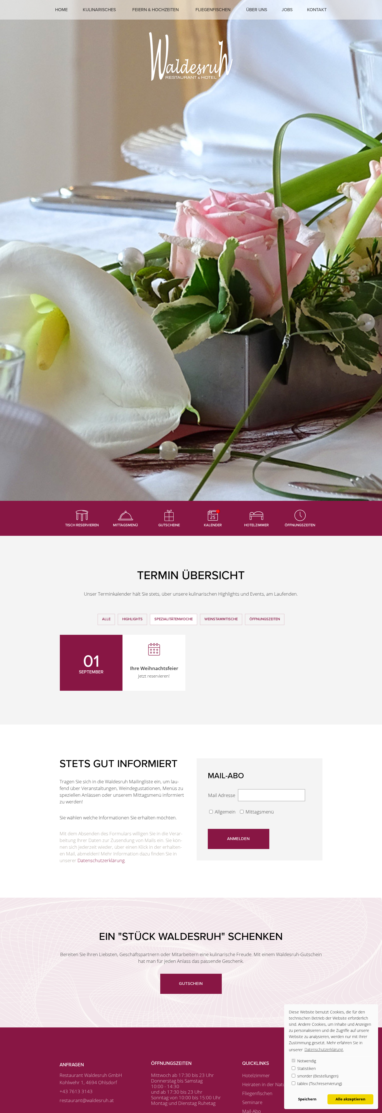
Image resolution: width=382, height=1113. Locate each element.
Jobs (287, 10)
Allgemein (226, 811)
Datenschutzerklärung (101, 860)
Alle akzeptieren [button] (351, 1099)
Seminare (252, 1102)
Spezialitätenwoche (173, 619)
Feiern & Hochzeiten (155, 10)
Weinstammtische (221, 619)
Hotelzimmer (256, 525)
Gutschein (191, 983)
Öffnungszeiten (300, 525)
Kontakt (317, 10)
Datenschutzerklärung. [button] (324, 1049)
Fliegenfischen (212, 10)
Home (61, 10)
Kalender (213, 525)
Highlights (132, 619)
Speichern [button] (307, 1099)
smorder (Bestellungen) (317, 1076)
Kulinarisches (99, 10)
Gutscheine (169, 525)
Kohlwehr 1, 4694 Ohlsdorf (88, 1082)
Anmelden (238, 838)
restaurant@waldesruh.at (87, 1100)
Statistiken (306, 1068)
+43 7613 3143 (76, 1091)
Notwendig (306, 1061)
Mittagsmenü (125, 525)
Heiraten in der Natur (264, 1084)
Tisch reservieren (82, 525)
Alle (106, 619)
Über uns (256, 10)
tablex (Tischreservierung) (319, 1083)
